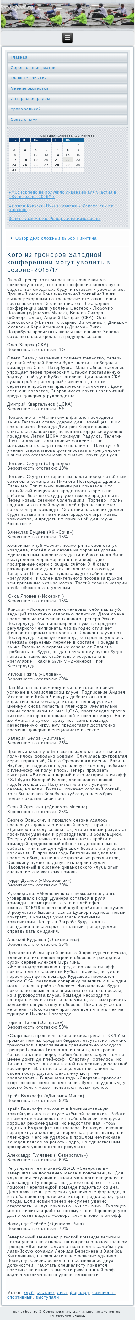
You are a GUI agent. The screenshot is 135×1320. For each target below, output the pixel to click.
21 (57, 160)
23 (78, 160)
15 (68, 155)
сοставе (45, 1292)
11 (25, 155)
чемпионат (103, 1292)
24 (14, 165)
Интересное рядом (30, 99)
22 (68, 160)
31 (14, 170)
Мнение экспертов (30, 88)
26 (36, 165)
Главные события (29, 78)
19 (36, 160)
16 (78, 155)
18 (25, 160)
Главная (19, 57)
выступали (47, 1297)
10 (14, 155)
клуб (29, 1292)
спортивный (20, 1297)
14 (57, 155)
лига (62, 1292)
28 (57, 165)
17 (14, 160)
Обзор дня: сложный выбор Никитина (56, 238)
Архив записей (26, 109)
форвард (79, 1292)
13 (46, 155)
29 (68, 165)
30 (78, 165)
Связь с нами (24, 119)
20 (46, 160)
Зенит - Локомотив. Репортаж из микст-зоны (54, 218)
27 (46, 165)
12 (36, 155)
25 (25, 165)
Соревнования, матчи (33, 68)
